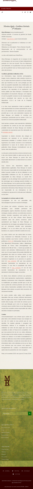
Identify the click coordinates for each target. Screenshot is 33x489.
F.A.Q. (3, 430)
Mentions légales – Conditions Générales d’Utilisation (16, 480)
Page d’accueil (5, 449)
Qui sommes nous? (16, 482)
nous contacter (12, 261)
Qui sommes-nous (6, 427)
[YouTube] (30, 12)
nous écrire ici (11, 39)
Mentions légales (6, 432)
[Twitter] (25, 12)
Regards (4, 454)
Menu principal (7, 8)
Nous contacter (5, 437)
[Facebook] (22, 12)
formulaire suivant (7, 132)
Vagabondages (5, 459)
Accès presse (5, 435)
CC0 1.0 (10, 241)
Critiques (4, 451)
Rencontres (4, 456)
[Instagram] (28, 12)
